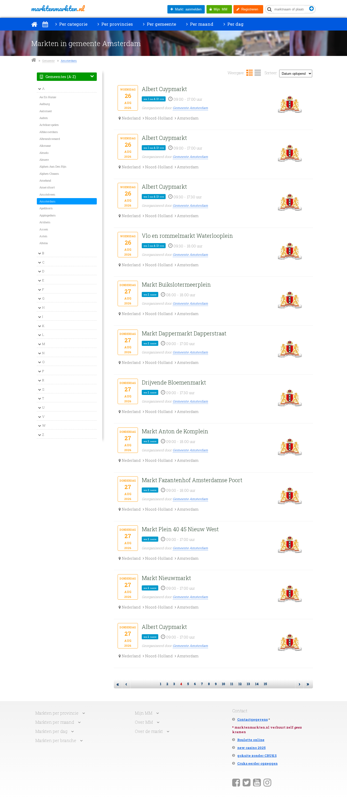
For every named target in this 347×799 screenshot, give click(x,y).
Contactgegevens (252, 719)
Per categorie (72, 24)
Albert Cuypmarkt (164, 89)
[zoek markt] (312, 8)
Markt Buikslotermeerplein (176, 284)
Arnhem (44, 222)
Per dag (235, 24)
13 (248, 684)
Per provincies (116, 24)
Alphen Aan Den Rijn (52, 166)
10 (223, 684)
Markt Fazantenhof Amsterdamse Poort (192, 480)
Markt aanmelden (187, 9)
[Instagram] (267, 782)
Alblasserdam (48, 132)
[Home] (34, 24)
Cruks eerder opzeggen (257, 763)
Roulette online (250, 739)
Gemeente (48, 61)
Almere (44, 159)
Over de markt (149, 731)
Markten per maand (54, 722)
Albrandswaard (49, 139)
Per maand (201, 24)
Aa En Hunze (47, 97)
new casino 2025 (251, 747)
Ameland (45, 180)
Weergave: (236, 72)
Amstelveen (47, 194)
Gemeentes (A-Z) (60, 76)
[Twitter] (246, 782)
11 (231, 684)
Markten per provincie (56, 713)
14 (257, 684)
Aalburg (44, 104)
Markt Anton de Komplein (175, 431)
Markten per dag (51, 731)
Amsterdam (69, 61)
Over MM (144, 722)
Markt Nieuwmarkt (166, 578)
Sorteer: (271, 72)
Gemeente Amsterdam (190, 108)
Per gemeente (161, 24)
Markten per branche (55, 740)
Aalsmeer (45, 111)
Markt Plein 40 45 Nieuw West (180, 529)
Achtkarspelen (49, 125)
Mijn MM (219, 9)
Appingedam (47, 215)
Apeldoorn (46, 208)
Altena (43, 243)
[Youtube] (257, 782)
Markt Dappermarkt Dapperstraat (184, 333)
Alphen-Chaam (49, 173)
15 (265, 684)
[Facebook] (236, 782)
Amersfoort (47, 187)
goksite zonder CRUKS (257, 755)
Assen (43, 229)
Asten (43, 236)
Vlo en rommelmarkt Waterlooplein (187, 235)
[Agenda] (45, 24)
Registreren (248, 9)
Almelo (44, 153)
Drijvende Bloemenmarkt (174, 382)
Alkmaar (45, 145)
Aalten (43, 118)
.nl (57, 8)
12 (240, 684)
